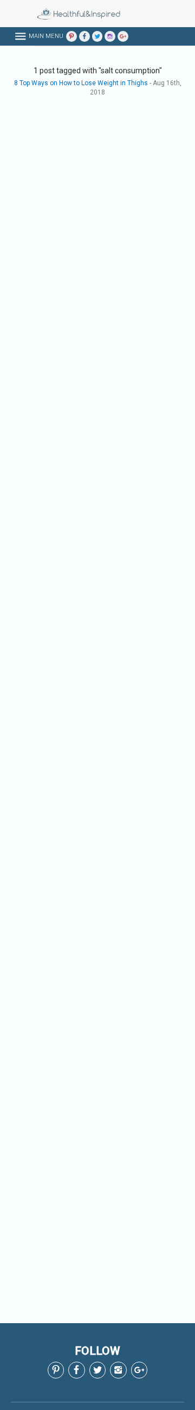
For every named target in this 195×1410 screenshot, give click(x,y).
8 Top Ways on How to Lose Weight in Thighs (81, 83)
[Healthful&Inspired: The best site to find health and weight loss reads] (62, 13)
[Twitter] (97, 36)
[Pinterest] (71, 36)
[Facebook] (84, 36)
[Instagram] (110, 36)
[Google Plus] (123, 36)
